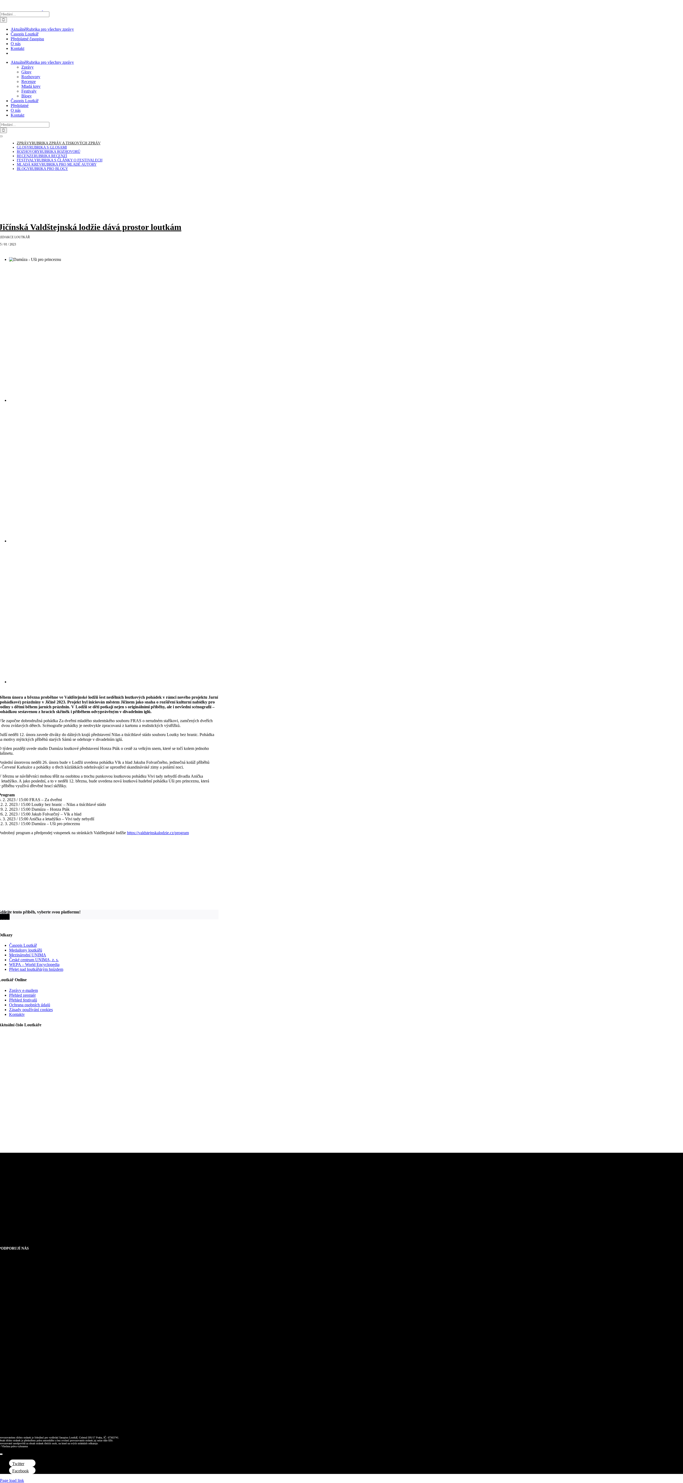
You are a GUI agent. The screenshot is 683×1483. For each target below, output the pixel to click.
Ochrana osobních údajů (29, 1005)
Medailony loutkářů (25, 950)
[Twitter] (1, 917)
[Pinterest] (7, 917)
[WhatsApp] (4, 917)
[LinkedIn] (2, 917)
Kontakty (17, 1014)
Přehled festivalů (23, 1000)
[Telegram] (5, 917)
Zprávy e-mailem (23, 990)
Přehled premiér (22, 995)
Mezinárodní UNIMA (27, 955)
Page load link (12, 1480)
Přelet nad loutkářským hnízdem (36, 969)
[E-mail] (9, 917)
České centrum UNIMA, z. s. (34, 959)
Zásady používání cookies (31, 1009)
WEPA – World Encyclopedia (34, 964)
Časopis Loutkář (23, 945)
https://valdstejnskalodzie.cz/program (158, 832)
